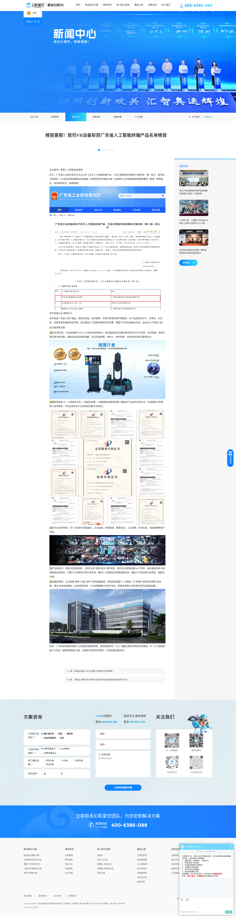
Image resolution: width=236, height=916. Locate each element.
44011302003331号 (96, 903)
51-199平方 (64, 749)
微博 (35, 13)
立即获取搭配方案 (123, 787)
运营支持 (175, 849)
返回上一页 (31, 22)
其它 (62, 738)
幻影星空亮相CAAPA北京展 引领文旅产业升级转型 (93, 671)
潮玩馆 (70, 734)
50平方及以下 (49, 749)
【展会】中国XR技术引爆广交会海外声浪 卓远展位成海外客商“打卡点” (101, 680)
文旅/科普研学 (50, 738)
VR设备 (64, 760)
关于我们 (196, 117)
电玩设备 (50, 764)
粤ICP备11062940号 (117, 903)
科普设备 (79, 760)
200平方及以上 (50, 753)
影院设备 (50, 760)
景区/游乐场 (49, 734)
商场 (60, 734)
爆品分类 (141, 849)
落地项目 (69, 849)
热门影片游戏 (104, 849)
